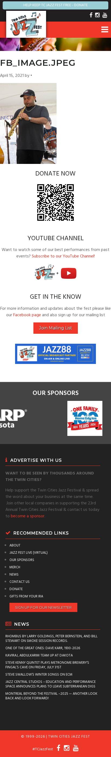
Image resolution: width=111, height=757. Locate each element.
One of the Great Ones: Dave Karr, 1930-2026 (42, 648)
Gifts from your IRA (26, 596)
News (14, 574)
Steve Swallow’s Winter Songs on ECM (38, 674)
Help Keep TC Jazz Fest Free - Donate (55, 5)
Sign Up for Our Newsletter (43, 607)
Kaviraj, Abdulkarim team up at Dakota (39, 655)
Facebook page (27, 315)
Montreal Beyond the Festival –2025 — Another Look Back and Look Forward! (51, 696)
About (14, 545)
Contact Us (19, 582)
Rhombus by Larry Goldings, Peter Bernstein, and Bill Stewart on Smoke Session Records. (51, 639)
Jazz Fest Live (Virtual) (28, 553)
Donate (16, 589)
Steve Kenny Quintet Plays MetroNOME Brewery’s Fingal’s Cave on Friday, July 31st (47, 665)
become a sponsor (27, 516)
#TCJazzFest (42, 749)
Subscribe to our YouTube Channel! (63, 256)
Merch (14, 567)
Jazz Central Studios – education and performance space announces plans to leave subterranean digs (50, 684)
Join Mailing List (55, 328)
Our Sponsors (21, 560)
